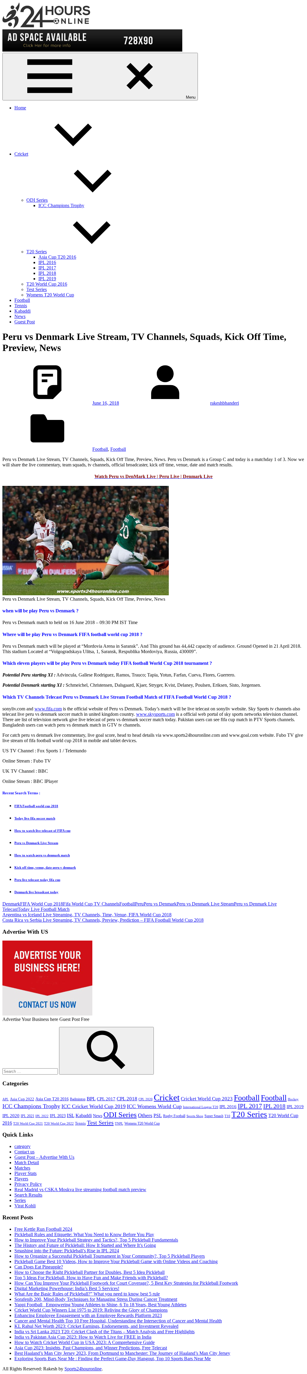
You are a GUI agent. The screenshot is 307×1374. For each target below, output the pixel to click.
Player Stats (25, 1173)
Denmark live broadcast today (36, 892)
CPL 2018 (127, 1099)
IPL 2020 (10, 1115)
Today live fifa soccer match (34, 818)
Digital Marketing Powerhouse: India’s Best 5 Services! (66, 1288)
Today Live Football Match (44, 909)
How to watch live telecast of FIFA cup (42, 830)
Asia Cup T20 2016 (57, 257)
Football (22, 300)
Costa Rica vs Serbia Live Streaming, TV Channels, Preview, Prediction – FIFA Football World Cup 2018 (103, 920)
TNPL (119, 1123)
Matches (22, 1167)
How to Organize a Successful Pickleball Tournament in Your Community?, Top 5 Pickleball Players (109, 1256)
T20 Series (36, 251)
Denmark (11, 903)
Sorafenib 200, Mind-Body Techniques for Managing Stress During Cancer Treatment (95, 1299)
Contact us (24, 1151)
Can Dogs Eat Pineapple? (38, 1266)
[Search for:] (30, 1071)
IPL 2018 (47, 273)
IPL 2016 (47, 262)
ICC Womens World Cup (154, 1106)
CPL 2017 (106, 1098)
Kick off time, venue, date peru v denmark (45, 867)
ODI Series (37, 200)
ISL (70, 1115)
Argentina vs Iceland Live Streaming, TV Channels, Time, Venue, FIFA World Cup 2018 (86, 914)
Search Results (28, 1194)
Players (21, 1178)
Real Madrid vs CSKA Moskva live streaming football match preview (80, 1189)
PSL (158, 1115)
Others (145, 1115)
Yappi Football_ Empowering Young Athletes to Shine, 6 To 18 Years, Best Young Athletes (100, 1304)
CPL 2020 (146, 1099)
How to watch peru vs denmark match (42, 855)
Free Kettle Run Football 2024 (43, 1229)
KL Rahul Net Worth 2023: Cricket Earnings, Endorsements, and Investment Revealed (96, 1326)
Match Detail (26, 1162)
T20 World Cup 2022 (59, 1123)
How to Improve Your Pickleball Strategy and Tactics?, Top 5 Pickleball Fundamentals (96, 1239)
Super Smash (213, 1116)
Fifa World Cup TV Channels (91, 903)
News (19, 316)
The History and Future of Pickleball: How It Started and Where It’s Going (85, 1245)
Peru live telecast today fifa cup (37, 880)
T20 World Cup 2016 (46, 284)
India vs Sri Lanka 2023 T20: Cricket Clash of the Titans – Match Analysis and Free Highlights (104, 1331)
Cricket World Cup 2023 (207, 1099)
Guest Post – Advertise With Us (44, 1157)
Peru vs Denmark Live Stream (36, 843)
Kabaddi (22, 311)
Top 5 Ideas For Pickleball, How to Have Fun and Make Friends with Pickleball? (91, 1277)
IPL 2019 (47, 278)
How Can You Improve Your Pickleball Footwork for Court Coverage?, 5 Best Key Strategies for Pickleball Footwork (126, 1283)
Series (20, 1200)
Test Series (36, 289)
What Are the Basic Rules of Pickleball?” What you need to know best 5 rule (87, 1293)
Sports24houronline (83, 1368)
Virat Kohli (25, 1205)
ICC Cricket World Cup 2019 (93, 1106)
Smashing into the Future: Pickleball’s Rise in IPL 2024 (66, 1250)
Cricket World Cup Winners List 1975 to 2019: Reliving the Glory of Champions (91, 1310)
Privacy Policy (28, 1184)
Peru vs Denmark (160, 903)
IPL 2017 (47, 267)
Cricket (21, 153)
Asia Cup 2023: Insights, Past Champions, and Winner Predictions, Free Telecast (90, 1347)
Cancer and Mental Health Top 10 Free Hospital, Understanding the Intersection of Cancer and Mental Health (118, 1320)
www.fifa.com (48, 708)
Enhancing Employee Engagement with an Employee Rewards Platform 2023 (88, 1315)
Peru (139, 903)
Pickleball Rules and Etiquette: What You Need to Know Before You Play (84, 1234)
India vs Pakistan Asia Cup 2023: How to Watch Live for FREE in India (82, 1337)
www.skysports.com (155, 714)
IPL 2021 (27, 1116)
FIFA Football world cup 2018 (36, 806)
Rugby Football (174, 1116)
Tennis (20, 305)
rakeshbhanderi (224, 403)
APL (5, 1099)
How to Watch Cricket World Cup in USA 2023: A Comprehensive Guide (84, 1342)
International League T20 (200, 1107)
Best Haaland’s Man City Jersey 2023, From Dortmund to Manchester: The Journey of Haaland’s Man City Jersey (122, 1353)
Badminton (77, 1099)
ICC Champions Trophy (61, 205)
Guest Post (24, 321)
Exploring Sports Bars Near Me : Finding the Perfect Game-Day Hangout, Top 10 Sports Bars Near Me (112, 1358)
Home (20, 107)
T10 (227, 1116)
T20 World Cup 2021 (28, 1123)
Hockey (293, 1099)
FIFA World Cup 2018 (41, 903)
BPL (91, 1099)
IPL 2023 (58, 1115)
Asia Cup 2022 (22, 1099)
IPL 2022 (42, 1116)
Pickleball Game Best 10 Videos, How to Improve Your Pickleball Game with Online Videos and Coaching (116, 1261)
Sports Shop (194, 1116)
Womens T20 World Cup (50, 294)
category (22, 1146)
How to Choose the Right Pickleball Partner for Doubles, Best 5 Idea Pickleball (89, 1272)
